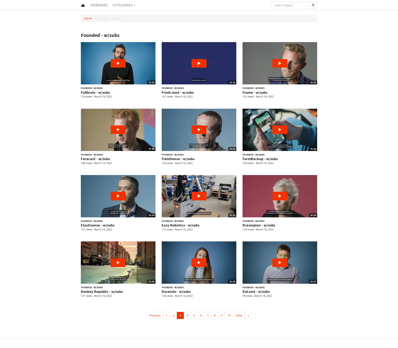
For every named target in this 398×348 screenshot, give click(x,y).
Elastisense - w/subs (97, 225)
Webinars (99, 5)
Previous (155, 315)
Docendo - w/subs (176, 291)
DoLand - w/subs (256, 291)
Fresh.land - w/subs (178, 92)
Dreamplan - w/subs (259, 225)
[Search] (313, 5)
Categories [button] (123, 5)
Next (239, 315)
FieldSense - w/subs (178, 158)
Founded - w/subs (92, 88)
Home (88, 18)
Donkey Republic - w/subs (102, 291)
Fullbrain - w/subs (95, 92)
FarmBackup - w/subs (260, 158)
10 (229, 315)
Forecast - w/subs (95, 158)
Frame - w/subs (255, 92)
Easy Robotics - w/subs (180, 225)
